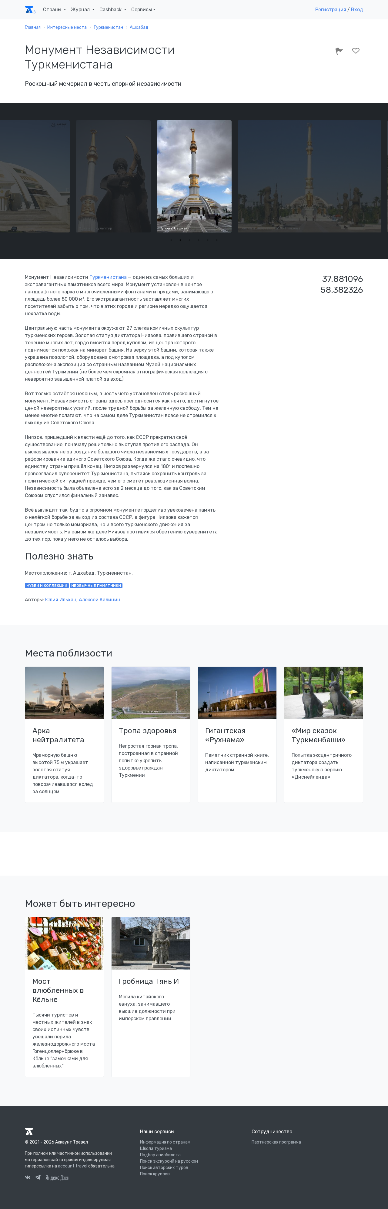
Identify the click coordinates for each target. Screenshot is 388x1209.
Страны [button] (52, 9)
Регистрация (330, 9)
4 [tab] (199, 240)
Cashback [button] (111, 9)
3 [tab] (189, 240)
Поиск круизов (155, 1174)
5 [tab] (208, 240)
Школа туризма (156, 1148)
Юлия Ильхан (60, 600)
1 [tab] (171, 240)
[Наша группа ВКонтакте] (27, 1178)
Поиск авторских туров (164, 1167)
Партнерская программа (276, 1142)
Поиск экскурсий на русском (169, 1161)
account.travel (72, 1166)
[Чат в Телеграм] (38, 1178)
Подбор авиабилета (160, 1154)
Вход (357, 9)
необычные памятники (96, 585)
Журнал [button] (81, 9)
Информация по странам (165, 1142)
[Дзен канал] (57, 1177)
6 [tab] (217, 240)
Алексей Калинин (99, 600)
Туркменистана (108, 277)
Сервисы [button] (141, 9)
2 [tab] (180, 240)
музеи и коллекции (46, 585)
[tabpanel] (194, 176)
